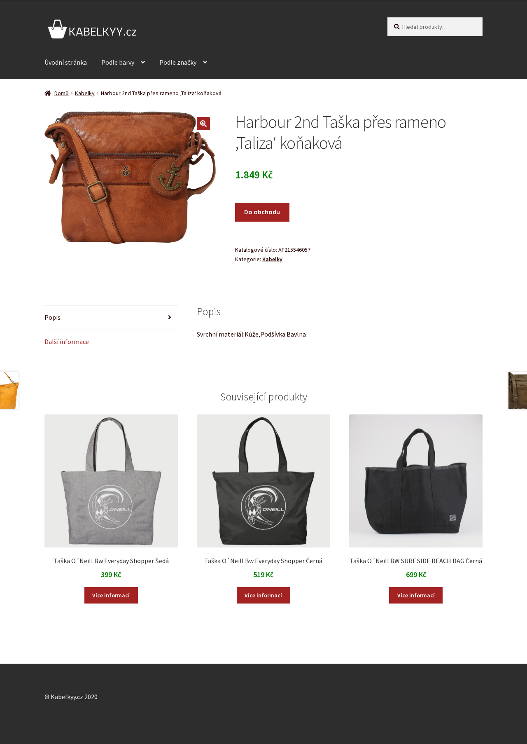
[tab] (111, 318)
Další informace (66, 341)
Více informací (111, 595)
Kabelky (85, 93)
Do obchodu (262, 212)
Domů (61, 93)
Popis (52, 317)
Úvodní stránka (65, 62)
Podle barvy (117, 62)
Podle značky (177, 62)
